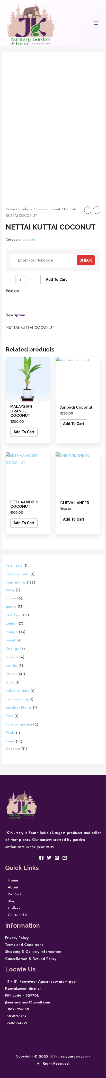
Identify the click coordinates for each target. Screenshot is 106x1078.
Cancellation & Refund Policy (30, 959)
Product (13, 894)
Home (10, 209)
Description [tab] (15, 315)
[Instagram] (57, 857)
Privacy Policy (17, 938)
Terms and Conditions (24, 945)
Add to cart (56, 279)
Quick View (28, 397)
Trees (40, 209)
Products (25, 209)
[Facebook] (41, 857)
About (12, 887)
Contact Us (16, 915)
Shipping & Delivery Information (33, 952)
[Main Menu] (96, 23)
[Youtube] (64, 857)
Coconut (53, 209)
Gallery (12, 908)
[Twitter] (49, 857)
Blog (10, 901)
